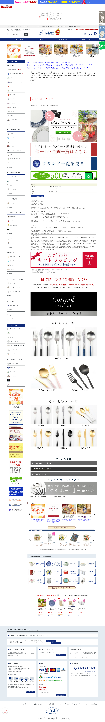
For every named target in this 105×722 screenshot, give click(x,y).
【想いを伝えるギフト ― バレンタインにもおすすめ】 (68, 68)
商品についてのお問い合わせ (39, 105)
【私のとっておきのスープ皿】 (62, 62)
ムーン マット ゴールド (87, 64)
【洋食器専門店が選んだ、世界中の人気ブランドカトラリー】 (73, 67)
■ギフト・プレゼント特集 (48, 68)
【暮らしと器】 (50, 62)
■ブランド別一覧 (40, 64)
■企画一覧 (38, 62)
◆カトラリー (54, 67)
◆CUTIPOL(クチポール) (56, 65)
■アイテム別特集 (46, 67)
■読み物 (44, 62)
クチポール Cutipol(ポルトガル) (66, 64)
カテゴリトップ (31, 62)
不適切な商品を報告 (53, 105)
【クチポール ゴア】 (68, 65)
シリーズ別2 (78, 64)
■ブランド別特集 (46, 65)
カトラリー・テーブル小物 (51, 64)
